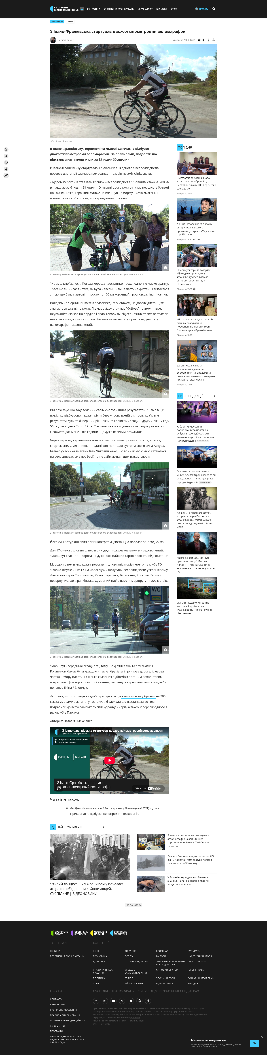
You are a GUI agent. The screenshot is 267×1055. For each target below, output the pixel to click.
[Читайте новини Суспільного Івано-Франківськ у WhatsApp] (139, 1001)
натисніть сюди (136, 1020)
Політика (99, 978)
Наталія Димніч (66, 39)
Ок (254, 1043)
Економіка (100, 956)
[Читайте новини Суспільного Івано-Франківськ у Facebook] (96, 1001)
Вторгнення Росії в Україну (119, 8)
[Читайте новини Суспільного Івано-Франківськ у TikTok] (148, 1001)
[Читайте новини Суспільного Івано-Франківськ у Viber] (122, 1001)
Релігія (129, 978)
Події (96, 950)
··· (185, 9)
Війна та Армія (134, 983)
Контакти (56, 999)
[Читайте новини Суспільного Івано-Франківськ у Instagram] (105, 1001)
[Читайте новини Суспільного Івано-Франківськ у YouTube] (113, 1001)
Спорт (174, 8)
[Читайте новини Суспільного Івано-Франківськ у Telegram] (131, 1001)
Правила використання (65, 1015)
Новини (55, 950)
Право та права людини (103, 971)
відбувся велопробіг (105, 814)
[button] (6, 149)
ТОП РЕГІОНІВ (57, 22)
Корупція (130, 950)
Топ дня (193, 983)
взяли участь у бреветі (138, 696)
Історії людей (197, 969)
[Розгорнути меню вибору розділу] (82, 9)
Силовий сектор (167, 969)
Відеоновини (165, 983)
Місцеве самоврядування (136, 971)
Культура (161, 8)
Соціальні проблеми (201, 978)
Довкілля (99, 961)
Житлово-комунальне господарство (170, 963)
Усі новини (93, 8)
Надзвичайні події (200, 956)
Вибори (161, 956)
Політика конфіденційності (68, 1020)
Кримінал (162, 950)
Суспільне (135, 1017)
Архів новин (58, 1004)
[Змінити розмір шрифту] (213, 40)
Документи (57, 1025)
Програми (56, 1031)
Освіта (129, 956)
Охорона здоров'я (136, 961)
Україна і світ (145, 8)
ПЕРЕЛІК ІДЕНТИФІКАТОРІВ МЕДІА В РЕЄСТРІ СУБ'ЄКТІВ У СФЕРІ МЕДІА (67, 1039)
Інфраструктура (198, 961)
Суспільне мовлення (63, 1009)
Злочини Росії (165, 978)
